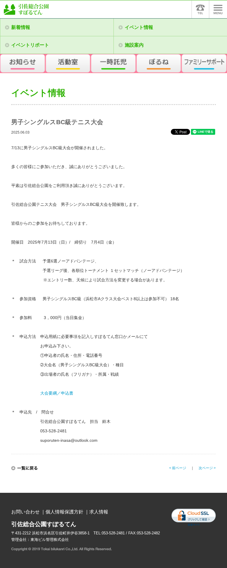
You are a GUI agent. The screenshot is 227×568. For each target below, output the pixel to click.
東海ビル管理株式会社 (49, 539)
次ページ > (207, 468)
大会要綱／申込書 (56, 393)
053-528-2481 (113, 533)
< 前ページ (177, 468)
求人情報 (98, 511)
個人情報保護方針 (64, 511)
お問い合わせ (25, 511)
